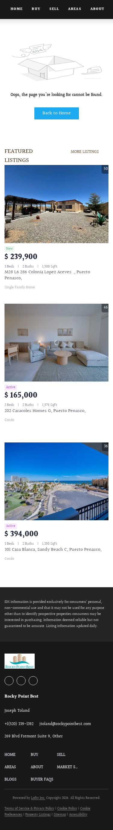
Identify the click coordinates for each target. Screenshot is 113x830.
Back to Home (56, 113)
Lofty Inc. (38, 798)
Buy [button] (36, 9)
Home (17, 9)
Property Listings (38, 815)
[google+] (33, 680)
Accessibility (78, 815)
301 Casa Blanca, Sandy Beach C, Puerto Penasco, (53, 549)
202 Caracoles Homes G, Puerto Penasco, (45, 411)
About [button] (97, 9)
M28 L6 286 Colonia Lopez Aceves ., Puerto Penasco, (47, 275)
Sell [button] (54, 9)
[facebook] (9, 680)
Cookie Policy (67, 809)
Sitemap (60, 815)
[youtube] (21, 680)
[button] (18, 755)
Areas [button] (74, 9)
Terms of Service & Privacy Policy (29, 809)
